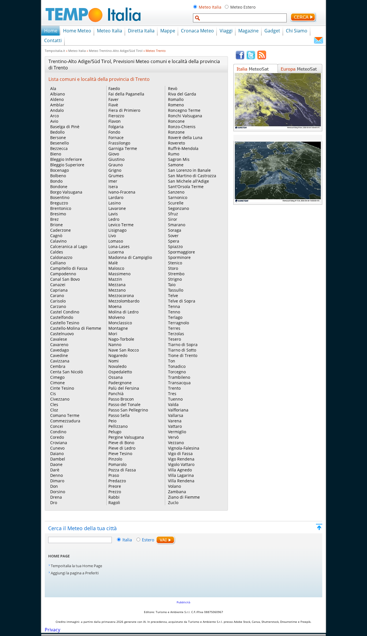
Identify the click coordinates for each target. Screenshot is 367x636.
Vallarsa (175, 415)
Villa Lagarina (181, 475)
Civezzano (59, 399)
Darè (54, 470)
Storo (173, 268)
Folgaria (116, 126)
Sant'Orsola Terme (186, 186)
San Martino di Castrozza (192, 175)
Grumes (116, 175)
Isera (113, 186)
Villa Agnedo (180, 470)
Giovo (113, 154)
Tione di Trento (182, 355)
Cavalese (58, 339)
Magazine (248, 31)
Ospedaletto (120, 371)
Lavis (113, 213)
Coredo (57, 437)
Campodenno (63, 273)
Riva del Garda (182, 94)
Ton (171, 361)
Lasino (114, 203)
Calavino (58, 241)
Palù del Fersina (123, 388)
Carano (57, 295)
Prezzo (114, 491)
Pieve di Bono (121, 442)
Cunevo (57, 448)
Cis (53, 393)
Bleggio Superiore (67, 164)
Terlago (175, 317)
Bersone (58, 137)
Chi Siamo (296, 31)
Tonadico (177, 366)
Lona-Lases (119, 246)
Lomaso (115, 241)
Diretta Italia (141, 31)
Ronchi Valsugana (185, 115)
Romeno (176, 105)
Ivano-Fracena (121, 192)
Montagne (118, 328)
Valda (173, 404)
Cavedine (59, 355)
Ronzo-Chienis (182, 126)
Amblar (57, 105)
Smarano (176, 224)
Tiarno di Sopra (183, 344)
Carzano (58, 306)
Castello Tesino (64, 322)
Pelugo (114, 431)
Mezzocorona (121, 295)
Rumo (173, 154)
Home (50, 31)
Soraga (174, 230)
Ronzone (176, 132)
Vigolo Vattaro (181, 464)
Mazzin (115, 279)
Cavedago (59, 350)
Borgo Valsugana (66, 192)
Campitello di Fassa (68, 268)
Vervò (173, 437)
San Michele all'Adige (188, 181)
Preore (114, 486)
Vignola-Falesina (183, 448)
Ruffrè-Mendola (183, 148)
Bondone (58, 186)
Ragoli (114, 502)
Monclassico (120, 322)
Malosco (116, 268)
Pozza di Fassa (122, 470)
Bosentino (59, 197)
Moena (115, 306)
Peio (112, 421)
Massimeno (119, 273)
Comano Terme (64, 415)
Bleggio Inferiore (66, 159)
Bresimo (58, 213)
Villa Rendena (181, 480)
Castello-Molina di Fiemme (75, 328)
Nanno (114, 344)
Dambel (57, 459)
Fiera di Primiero (124, 110)
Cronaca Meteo (197, 31)
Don (54, 486)
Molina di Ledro (123, 312)
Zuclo (173, 502)
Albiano (57, 94)
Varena (174, 421)
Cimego (57, 377)
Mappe (167, 31)
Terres (174, 328)
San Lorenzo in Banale (189, 170)
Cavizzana (59, 361)
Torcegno (177, 371)
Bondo (56, 181)
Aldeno (57, 99)
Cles (54, 404)
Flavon (114, 121)
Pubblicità (183, 602)
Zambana (177, 491)
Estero (148, 540)
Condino (58, 431)
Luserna (116, 252)
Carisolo (58, 301)
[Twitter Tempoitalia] (251, 58)
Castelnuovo (62, 333)
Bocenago (59, 170)
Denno (56, 475)
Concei (56, 426)
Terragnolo (178, 322)
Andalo (57, 110)
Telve (173, 295)
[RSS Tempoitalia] (262, 58)
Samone (176, 164)
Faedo (114, 88)
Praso (113, 475)
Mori (112, 333)
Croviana (58, 442)
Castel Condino (64, 312)
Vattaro (175, 426)
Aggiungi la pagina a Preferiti (75, 572)
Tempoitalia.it (55, 50)
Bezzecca (59, 148)
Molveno (116, 317)
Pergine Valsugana (126, 437)
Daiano (57, 453)
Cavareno (59, 344)
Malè (113, 263)
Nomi (113, 361)
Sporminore (179, 257)
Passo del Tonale (124, 404)
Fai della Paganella (126, 94)
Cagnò (56, 235)
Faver (113, 99)
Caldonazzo (61, 257)
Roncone (176, 121)
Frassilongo (119, 143)
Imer (112, 181)
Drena (56, 497)
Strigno (175, 279)
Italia (127, 540)
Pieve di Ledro (121, 448)
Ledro (113, 219)
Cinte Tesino (62, 388)
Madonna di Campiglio (130, 257)
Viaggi (226, 31)
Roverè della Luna (185, 137)
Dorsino (57, 491)
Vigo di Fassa (180, 453)
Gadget (272, 31)
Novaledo (117, 366)
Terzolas (176, 333)
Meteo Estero (242, 7)
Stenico (175, 263)
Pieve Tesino (120, 453)
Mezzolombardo (123, 301)
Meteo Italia (210, 7)
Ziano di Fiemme (184, 497)
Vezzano (176, 442)
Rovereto (176, 143)
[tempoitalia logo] (93, 24)
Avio (54, 121)
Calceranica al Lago (68, 246)
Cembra (57, 366)
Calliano (58, 263)
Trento (174, 388)
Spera (173, 241)
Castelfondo (61, 317)
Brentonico (60, 208)
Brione (56, 224)
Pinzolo (115, 459)
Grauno (115, 164)
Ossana (115, 377)
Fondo (114, 132)
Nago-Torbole (121, 339)
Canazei (57, 284)
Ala (53, 88)
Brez (54, 219)
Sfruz (173, 213)
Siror (172, 219)
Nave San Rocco (123, 350)
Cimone (57, 382)
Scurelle (176, 203)
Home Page (59, 556)
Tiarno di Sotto (182, 350)
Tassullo (175, 290)
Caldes (56, 252)
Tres (172, 393)
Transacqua (179, 382)
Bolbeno (58, 175)
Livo (112, 235)
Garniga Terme (122, 148)
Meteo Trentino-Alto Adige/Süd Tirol (115, 50)
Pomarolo (117, 464)
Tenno (174, 312)
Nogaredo (117, 355)
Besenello (59, 143)
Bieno (55, 154)
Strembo (176, 273)
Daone (56, 464)
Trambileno (179, 377)
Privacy (52, 630)
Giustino (116, 159)
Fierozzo (116, 115)
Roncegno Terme (184, 110)
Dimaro (57, 480)
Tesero (174, 339)
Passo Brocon (121, 399)
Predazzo (117, 480)
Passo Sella (119, 415)
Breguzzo (59, 203)
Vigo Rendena (181, 459)
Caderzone (60, 230)
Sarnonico (177, 197)
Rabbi (114, 497)
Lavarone (117, 208)
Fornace (116, 137)
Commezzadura (65, 421)
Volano (174, 486)
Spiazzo (175, 246)
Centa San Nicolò (66, 371)
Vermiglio (177, 431)
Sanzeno (176, 192)
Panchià (116, 393)
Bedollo (57, 132)
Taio (171, 284)
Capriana (59, 290)
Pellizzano (118, 426)
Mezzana (117, 284)
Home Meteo (77, 31)
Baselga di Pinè (64, 126)
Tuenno (175, 399)
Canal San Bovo (65, 279)
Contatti (53, 40)
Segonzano (178, 208)
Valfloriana (178, 410)
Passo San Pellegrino (128, 410)
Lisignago (117, 230)
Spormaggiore (181, 252)
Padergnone (120, 382)
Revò (172, 88)
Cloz (54, 410)
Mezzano (117, 290)
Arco (54, 115)
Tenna (174, 306)
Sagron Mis (179, 159)
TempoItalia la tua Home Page (76, 565)
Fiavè (113, 105)
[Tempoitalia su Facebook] (240, 58)
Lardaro (115, 197)
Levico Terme (121, 224)
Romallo (176, 99)
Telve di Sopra (181, 301)
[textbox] (240, 17)
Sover (173, 235)
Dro (53, 502)
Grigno (114, 170)
